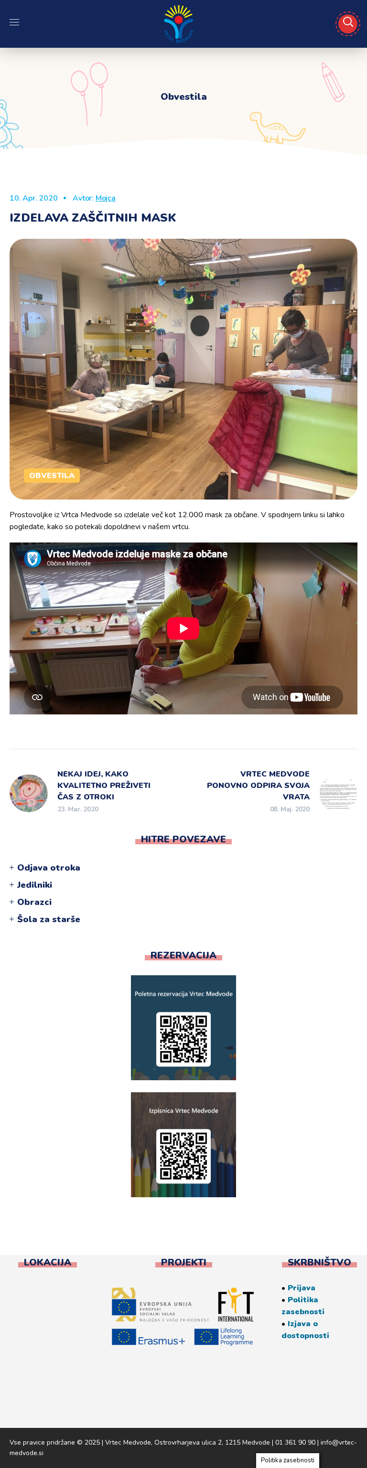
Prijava (301, 1288)
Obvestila (52, 475)
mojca (106, 198)
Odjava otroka (48, 867)
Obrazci (34, 902)
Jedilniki (34, 885)
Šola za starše (48, 919)
